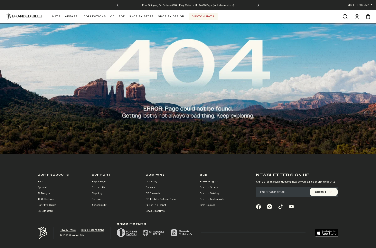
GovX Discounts (155, 211)
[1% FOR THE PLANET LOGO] (127, 232)
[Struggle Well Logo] (153, 232)
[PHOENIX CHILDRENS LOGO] (181, 232)
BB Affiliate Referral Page (161, 199)
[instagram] (269, 206)
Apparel (42, 187)
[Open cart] (368, 16)
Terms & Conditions (92, 230)
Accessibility (99, 205)
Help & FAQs (99, 181)
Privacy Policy (68, 230)
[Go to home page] (42, 233)
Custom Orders (209, 187)
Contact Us (98, 187)
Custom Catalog (209, 193)
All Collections (46, 199)
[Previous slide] (117, 5)
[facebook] (258, 206)
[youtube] (291, 206)
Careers (150, 187)
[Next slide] (258, 5)
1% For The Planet (156, 205)
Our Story (151, 181)
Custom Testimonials (212, 199)
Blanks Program (209, 181)
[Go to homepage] (24, 16)
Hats (40, 181)
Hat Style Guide (47, 205)
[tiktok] (280, 206)
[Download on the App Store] (326, 233)
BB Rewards (153, 193)
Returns (96, 199)
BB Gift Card (45, 211)
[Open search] (345, 16)
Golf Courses (207, 205)
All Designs (44, 193)
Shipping (97, 193)
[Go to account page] (357, 16)
